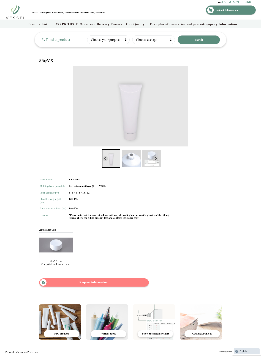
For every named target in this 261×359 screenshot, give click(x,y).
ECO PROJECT (65, 24)
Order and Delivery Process (101, 24)
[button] (111, 158)
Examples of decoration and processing (176, 24)
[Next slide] (155, 158)
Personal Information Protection (21, 352)
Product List (38, 24)
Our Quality (136, 24)
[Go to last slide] (105, 158)
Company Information (220, 24)
